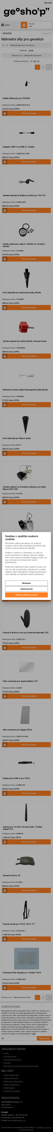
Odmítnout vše (26, 589)
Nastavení (26, 583)
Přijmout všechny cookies (27, 595)
